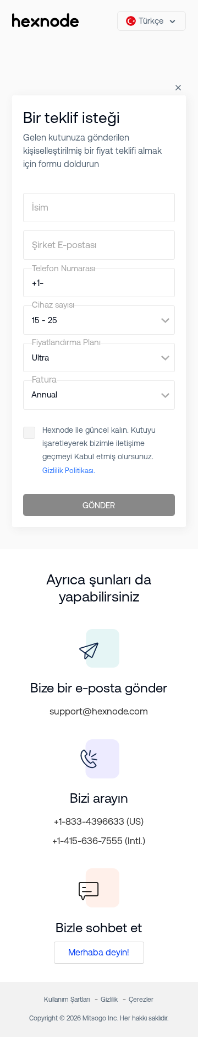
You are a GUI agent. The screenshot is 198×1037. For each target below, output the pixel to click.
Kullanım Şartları (67, 999)
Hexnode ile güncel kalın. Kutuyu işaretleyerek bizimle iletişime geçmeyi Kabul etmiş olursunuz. (99, 450)
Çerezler (141, 999)
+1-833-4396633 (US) (99, 821)
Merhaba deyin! (98, 952)
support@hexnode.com (99, 711)
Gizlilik (109, 999)
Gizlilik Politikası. (68, 470)
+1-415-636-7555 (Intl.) (98, 840)
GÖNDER (98, 505)
